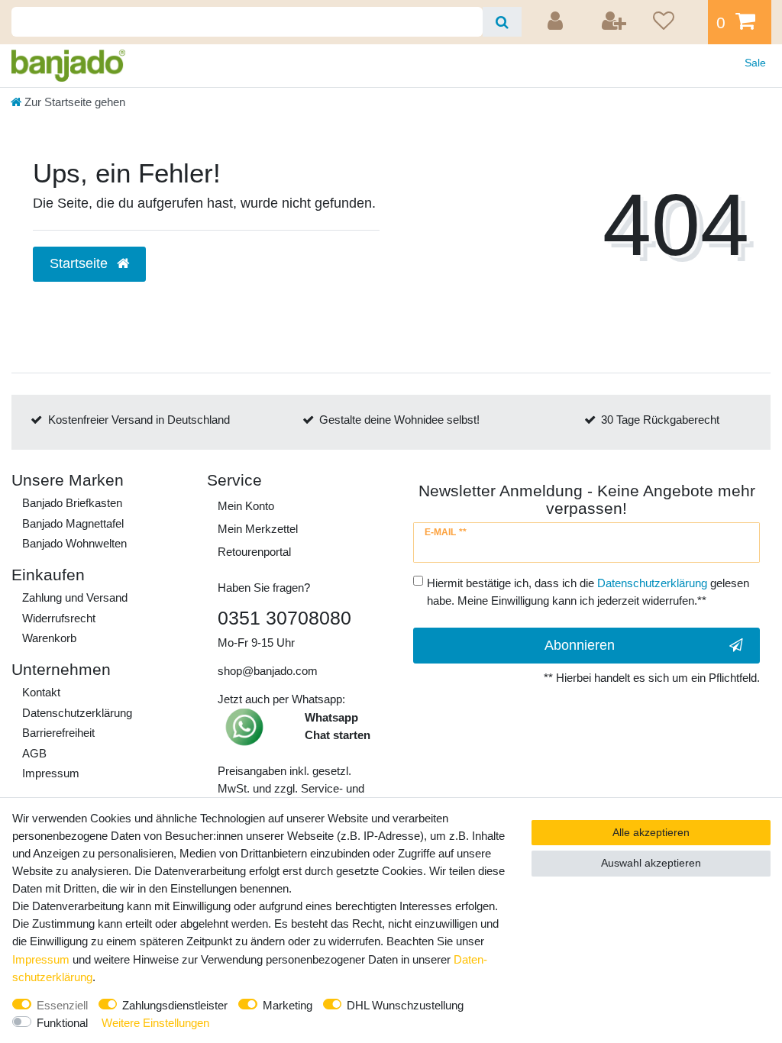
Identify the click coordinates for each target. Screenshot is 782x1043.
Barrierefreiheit (58, 732)
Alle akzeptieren (651, 832)
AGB (34, 753)
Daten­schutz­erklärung (77, 712)
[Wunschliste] (675, 22)
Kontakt (41, 692)
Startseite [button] (80, 263)
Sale (755, 63)
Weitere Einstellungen (155, 1022)
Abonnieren (579, 645)
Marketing (287, 1005)
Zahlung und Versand (75, 597)
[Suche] (502, 22)
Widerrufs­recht (58, 618)
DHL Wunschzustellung (405, 1005)
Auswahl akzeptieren (651, 863)
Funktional (62, 1022)
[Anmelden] (557, 22)
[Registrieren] (614, 22)
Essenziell (62, 1005)
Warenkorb (49, 637)
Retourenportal (254, 551)
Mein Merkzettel (258, 528)
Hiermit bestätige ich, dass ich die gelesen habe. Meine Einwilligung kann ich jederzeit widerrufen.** (588, 591)
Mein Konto (246, 505)
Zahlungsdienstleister (175, 1005)
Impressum (50, 773)
